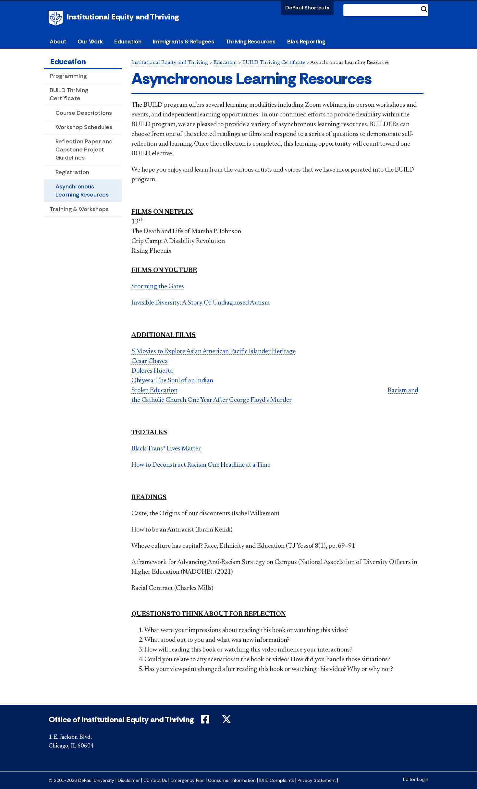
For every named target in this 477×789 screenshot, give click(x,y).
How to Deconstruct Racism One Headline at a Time (200, 465)
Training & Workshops (79, 209)
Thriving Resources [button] (250, 41)
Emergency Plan (187, 780)
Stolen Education (154, 390)
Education (68, 61)
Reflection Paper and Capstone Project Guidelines (84, 149)
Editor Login (415, 779)
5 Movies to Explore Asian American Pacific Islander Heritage (213, 351)
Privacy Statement (317, 780)
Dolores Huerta (152, 371)
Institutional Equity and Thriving (123, 17)
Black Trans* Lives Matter (166, 449)
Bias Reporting (306, 41)
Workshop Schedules (83, 127)
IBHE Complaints (276, 780)
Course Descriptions (83, 113)
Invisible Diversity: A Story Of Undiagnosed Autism (200, 303)
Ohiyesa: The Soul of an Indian (172, 380)
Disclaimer (129, 780)
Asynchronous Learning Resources (82, 190)
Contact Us (155, 780)
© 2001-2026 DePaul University (81, 780)
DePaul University (57, 18)
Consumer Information (232, 780)
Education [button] (127, 41)
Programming (68, 76)
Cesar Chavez (149, 361)
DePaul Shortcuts (307, 7)
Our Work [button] (90, 41)
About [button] (58, 41)
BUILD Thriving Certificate (69, 94)
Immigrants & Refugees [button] (183, 41)
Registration (72, 172)
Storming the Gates (157, 286)
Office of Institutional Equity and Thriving (121, 719)
